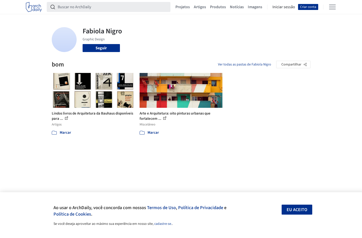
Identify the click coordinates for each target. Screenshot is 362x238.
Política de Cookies (72, 214)
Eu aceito (297, 210)
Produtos (218, 7)
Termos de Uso (161, 207)
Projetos (182, 7)
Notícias (237, 7)
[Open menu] (332, 7)
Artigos (200, 7)
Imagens (255, 7)
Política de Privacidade (200, 207)
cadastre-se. (163, 223)
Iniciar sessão (283, 7)
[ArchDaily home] (34, 7)
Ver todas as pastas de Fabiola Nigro (244, 64)
